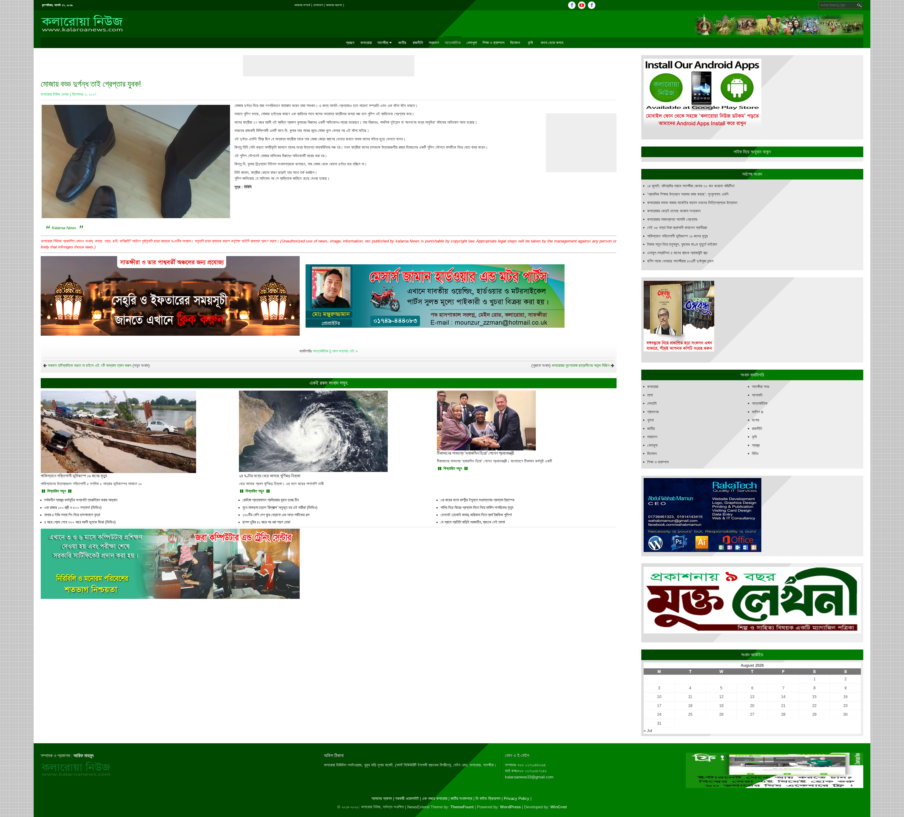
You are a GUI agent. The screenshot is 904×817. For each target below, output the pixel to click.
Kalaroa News (64, 228)
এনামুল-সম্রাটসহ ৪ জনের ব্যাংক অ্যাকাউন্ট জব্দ (677, 253)
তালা (650, 395)
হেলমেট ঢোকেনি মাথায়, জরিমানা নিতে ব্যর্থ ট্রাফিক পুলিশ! (476, 514)
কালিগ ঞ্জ (757, 412)
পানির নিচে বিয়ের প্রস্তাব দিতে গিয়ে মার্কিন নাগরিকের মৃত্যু (476, 507)
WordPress (510, 807)
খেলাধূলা (471, 42)
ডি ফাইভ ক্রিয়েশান (488, 798)
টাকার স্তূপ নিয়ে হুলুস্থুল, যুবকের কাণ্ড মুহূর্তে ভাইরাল (682, 244)
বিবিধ (755, 453)
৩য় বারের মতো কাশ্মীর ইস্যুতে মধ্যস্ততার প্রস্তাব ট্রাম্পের (477, 500)
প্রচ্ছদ (350, 42)
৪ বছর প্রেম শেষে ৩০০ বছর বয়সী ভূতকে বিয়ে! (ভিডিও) (80, 522)
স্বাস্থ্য (756, 445)
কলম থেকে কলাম (552, 42)
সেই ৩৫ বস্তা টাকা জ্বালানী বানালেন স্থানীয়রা (677, 227)
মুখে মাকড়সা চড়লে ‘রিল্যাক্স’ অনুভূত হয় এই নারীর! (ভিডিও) (279, 507)
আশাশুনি (757, 395)
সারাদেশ (434, 42)
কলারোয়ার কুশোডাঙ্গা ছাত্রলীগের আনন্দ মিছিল (580, 365)
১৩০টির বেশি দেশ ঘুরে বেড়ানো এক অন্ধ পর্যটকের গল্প (275, 514)
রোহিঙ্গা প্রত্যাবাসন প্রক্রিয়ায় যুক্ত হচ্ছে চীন (270, 500)
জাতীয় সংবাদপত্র (461, 798)
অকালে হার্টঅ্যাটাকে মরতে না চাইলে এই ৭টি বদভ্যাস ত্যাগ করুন (89, 365)
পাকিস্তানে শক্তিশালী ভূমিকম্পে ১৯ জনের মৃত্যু (677, 236)
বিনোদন (515, 42)
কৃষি (530, 42)
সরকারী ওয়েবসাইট (407, 798)
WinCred (558, 807)
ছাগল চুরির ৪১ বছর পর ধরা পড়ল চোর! (266, 522)
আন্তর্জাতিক (453, 42)
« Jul (648, 730)
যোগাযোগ (318, 5)
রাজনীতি (418, 42)
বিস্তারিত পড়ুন (56, 491)
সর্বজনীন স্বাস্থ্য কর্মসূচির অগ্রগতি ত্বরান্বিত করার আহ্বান (80, 500)
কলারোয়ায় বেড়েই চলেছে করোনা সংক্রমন (674, 211)
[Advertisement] (328, 65)
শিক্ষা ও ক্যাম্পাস (493, 42)
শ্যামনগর (653, 412)
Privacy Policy (516, 798)
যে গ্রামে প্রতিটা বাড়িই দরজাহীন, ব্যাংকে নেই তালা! (472, 522)
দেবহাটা (652, 403)
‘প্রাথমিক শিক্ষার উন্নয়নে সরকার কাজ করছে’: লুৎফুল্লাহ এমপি (687, 194)
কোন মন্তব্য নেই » (345, 351)
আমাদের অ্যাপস (334, 5)
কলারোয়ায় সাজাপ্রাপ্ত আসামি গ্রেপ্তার (672, 219)
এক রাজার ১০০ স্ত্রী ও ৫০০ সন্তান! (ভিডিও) (72, 507)
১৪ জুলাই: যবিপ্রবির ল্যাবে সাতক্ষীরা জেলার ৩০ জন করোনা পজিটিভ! (691, 186)
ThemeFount (462, 807)
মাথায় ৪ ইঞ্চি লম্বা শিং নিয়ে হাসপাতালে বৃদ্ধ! (72, 514)
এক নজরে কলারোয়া (434, 798)
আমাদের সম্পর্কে (302, 5)
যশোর (755, 420)
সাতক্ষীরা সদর (760, 386)
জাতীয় (402, 42)
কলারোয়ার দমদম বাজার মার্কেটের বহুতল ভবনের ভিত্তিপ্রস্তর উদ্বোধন (692, 202)
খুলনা (650, 420)
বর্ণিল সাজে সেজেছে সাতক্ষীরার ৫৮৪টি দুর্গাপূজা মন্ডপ (680, 261)
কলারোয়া (366, 42)
